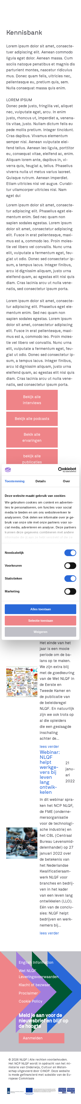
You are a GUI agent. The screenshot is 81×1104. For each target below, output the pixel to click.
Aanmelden (33, 1038)
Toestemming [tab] (15, 481)
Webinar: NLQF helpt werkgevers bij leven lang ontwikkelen (50, 772)
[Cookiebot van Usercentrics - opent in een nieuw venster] (58, 470)
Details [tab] (41, 481)
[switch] (70, 565)
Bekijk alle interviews (32, 400)
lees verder (49, 746)
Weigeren (40, 632)
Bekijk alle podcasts (32, 418)
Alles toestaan (40, 609)
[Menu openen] (74, 6)
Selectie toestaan (40, 620)
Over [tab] (66, 481)
